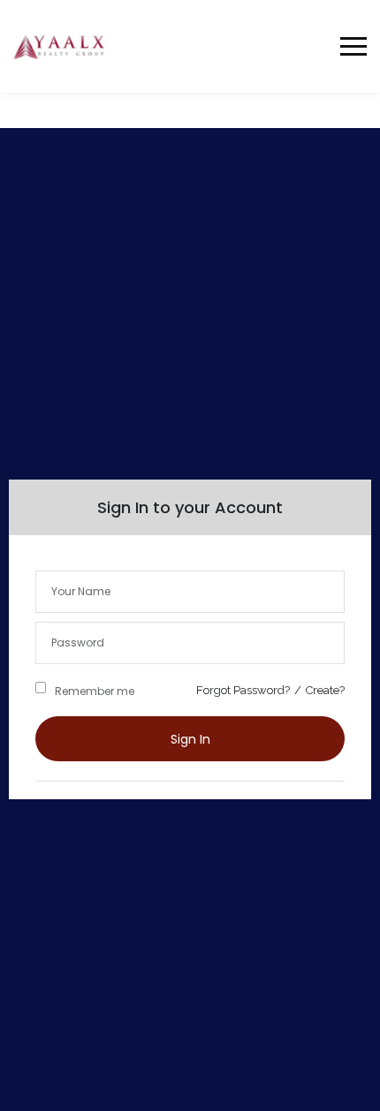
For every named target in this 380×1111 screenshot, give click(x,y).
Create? (325, 690)
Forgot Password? (243, 690)
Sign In (190, 739)
